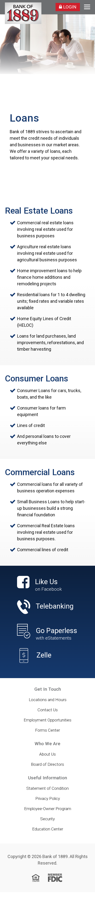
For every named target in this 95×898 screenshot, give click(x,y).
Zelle (44, 655)
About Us (47, 754)
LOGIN (69, 7)
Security (47, 818)
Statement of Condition (47, 788)
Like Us (48, 585)
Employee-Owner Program (47, 808)
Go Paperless (56, 634)
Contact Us (48, 709)
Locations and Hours (47, 699)
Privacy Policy (47, 798)
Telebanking (55, 606)
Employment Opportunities (47, 720)
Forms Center (47, 730)
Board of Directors (47, 764)
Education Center (47, 829)
